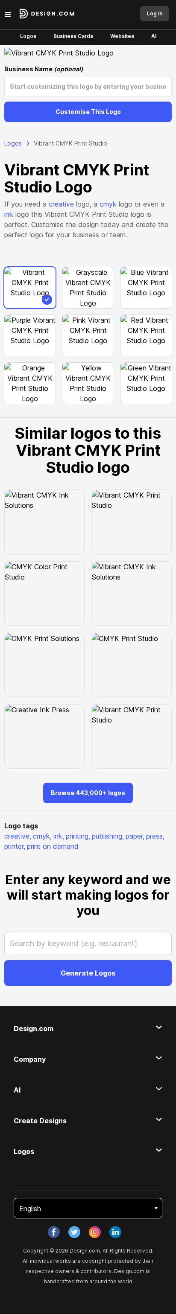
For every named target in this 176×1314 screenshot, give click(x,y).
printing (78, 836)
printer (14, 846)
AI (153, 36)
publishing (108, 836)
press (155, 836)
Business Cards (73, 36)
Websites (122, 36)
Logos (28, 36)
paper (135, 836)
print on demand (53, 846)
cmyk (108, 204)
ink (8, 214)
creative (61, 204)
